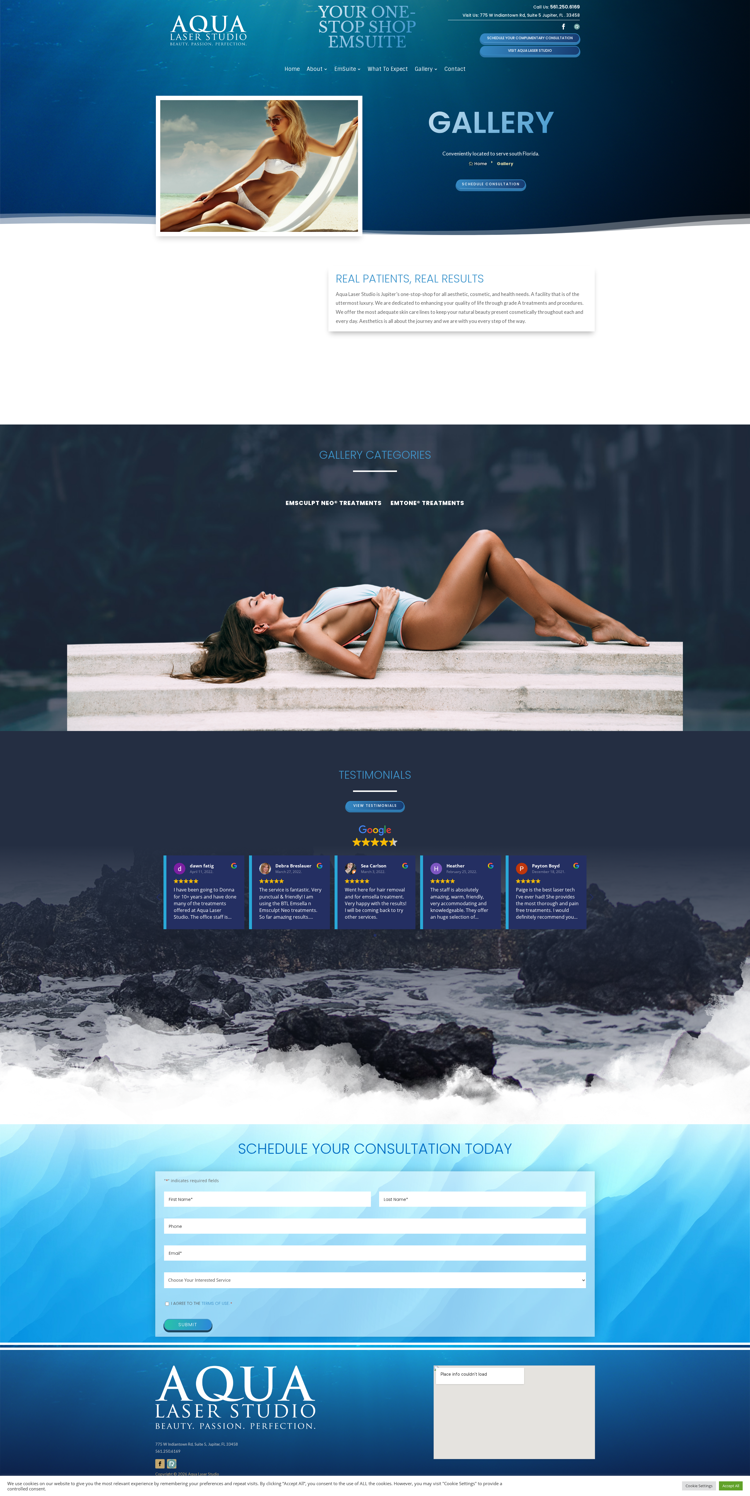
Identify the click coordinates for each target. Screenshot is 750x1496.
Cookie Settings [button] (699, 1485)
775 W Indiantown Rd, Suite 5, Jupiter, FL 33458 (196, 1444)
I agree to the (201, 1303)
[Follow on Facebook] (563, 26)
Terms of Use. (216, 1303)
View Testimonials (375, 805)
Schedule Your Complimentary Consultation (530, 37)
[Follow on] (577, 27)
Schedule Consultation (491, 184)
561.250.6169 (565, 7)
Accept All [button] (730, 1485)
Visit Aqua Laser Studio (530, 50)
